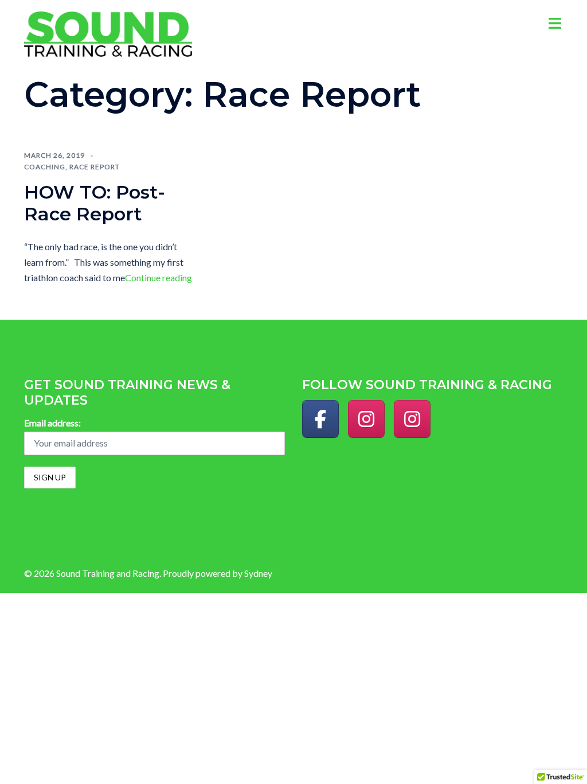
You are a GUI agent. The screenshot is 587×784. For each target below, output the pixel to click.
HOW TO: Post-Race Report (94, 203)
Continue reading (158, 277)
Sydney (258, 573)
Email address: (52, 422)
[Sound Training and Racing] (108, 33)
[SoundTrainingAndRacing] (320, 419)
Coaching (44, 166)
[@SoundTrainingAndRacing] (366, 419)
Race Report (94, 166)
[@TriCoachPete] (412, 419)
